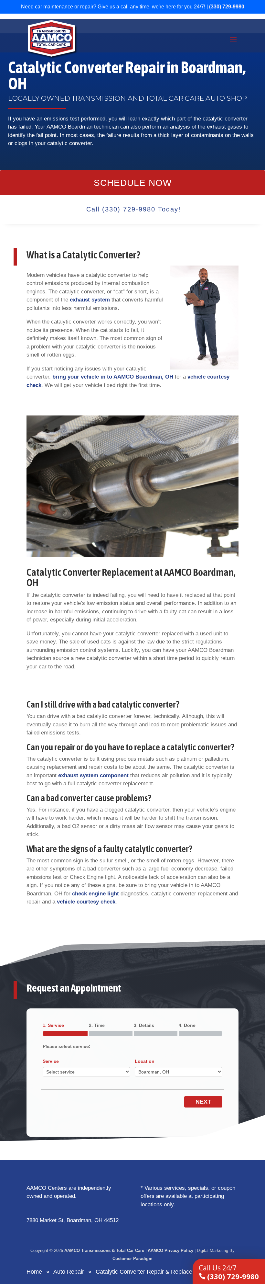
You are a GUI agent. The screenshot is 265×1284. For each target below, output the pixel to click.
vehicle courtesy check (86, 902)
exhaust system (90, 300)
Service (51, 1061)
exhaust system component (93, 775)
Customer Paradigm (132, 1258)
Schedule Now (133, 183)
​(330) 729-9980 (229, 1272)
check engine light (95, 894)
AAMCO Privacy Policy (170, 1250)
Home (34, 1271)
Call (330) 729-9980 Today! (133, 209)
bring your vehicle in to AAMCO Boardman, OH (112, 377)
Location (144, 1061)
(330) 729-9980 (226, 6)
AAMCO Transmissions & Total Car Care (104, 1250)
